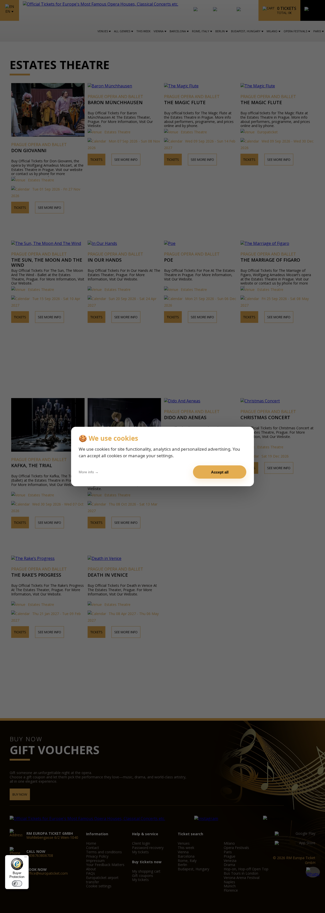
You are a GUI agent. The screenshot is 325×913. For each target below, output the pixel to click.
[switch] (17, 883)
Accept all (220, 472)
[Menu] (26, 858)
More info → (89, 472)
